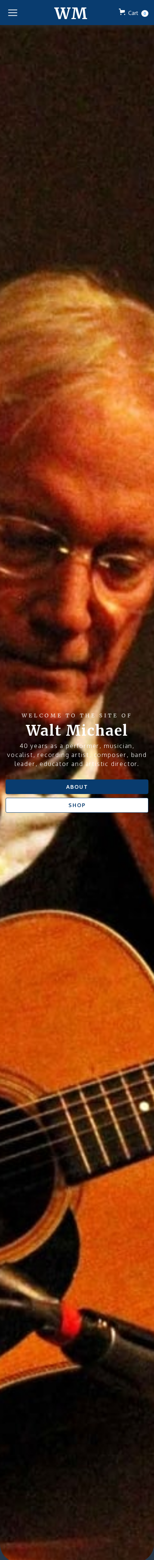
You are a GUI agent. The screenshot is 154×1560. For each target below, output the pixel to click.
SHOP (77, 805)
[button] (12, 12)
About (77, 787)
